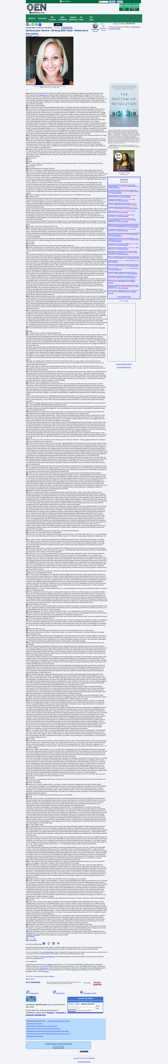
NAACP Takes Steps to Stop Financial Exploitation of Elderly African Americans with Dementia (122, 252)
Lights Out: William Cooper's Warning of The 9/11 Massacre (122, 290)
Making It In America (113, 211)
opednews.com (43, 95)
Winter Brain (44, 968)
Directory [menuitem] (42, 18)
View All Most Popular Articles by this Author (58, 1021)
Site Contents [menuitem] (52, 18)
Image (41, 87)
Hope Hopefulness (38, 976)
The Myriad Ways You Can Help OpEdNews (118, 243)
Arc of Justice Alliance (47, 952)
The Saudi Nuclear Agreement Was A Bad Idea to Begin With (123, 264)
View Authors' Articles (89, 993)
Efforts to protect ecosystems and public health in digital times (123, 256)
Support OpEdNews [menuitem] (72, 18)
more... (46, 971)
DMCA (58, 87)
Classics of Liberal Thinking (124, 364)
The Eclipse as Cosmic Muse (115, 199)
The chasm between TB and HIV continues (118, 207)
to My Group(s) (30, 979)
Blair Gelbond (127, 215)
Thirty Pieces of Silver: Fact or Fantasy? (117, 247)
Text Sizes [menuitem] (91, 18)
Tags (52, 976)
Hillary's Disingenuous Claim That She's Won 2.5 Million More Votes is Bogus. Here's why (48, 1033)
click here (126, 301)
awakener (50, 964)
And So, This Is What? (113, 268)
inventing (86, 964)
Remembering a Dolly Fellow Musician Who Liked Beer (121, 280)
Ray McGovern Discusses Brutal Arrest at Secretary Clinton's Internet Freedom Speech (48, 1031)
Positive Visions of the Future (115, 215)
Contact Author (34, 993)
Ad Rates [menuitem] (81, 18)
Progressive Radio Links (124, 367)
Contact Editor (60, 993)
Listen (58, 25)
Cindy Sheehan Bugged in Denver (35, 1036)
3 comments (36, 36)
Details (55, 87)
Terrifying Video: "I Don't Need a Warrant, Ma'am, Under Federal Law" (44, 1028)
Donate (50, 1012)
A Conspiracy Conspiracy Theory (34, 1023)
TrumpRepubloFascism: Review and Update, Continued (121, 272)
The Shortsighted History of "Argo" (116, 229)
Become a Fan (103, 28)
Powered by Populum (84, 1062)
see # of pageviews (114, 187)
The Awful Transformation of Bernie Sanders (119, 203)
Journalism (46, 976)
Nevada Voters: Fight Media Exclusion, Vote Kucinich (121, 276)
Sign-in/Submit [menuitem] (62, 18)
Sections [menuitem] (31, 18)
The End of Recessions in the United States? (119, 195)
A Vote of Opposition (113, 260)
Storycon (74, 970)
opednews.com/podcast (33, 935)
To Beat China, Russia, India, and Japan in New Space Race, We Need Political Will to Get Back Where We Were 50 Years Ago (123, 224)
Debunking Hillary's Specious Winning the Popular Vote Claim (42, 1026)
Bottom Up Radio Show (48, 956)
